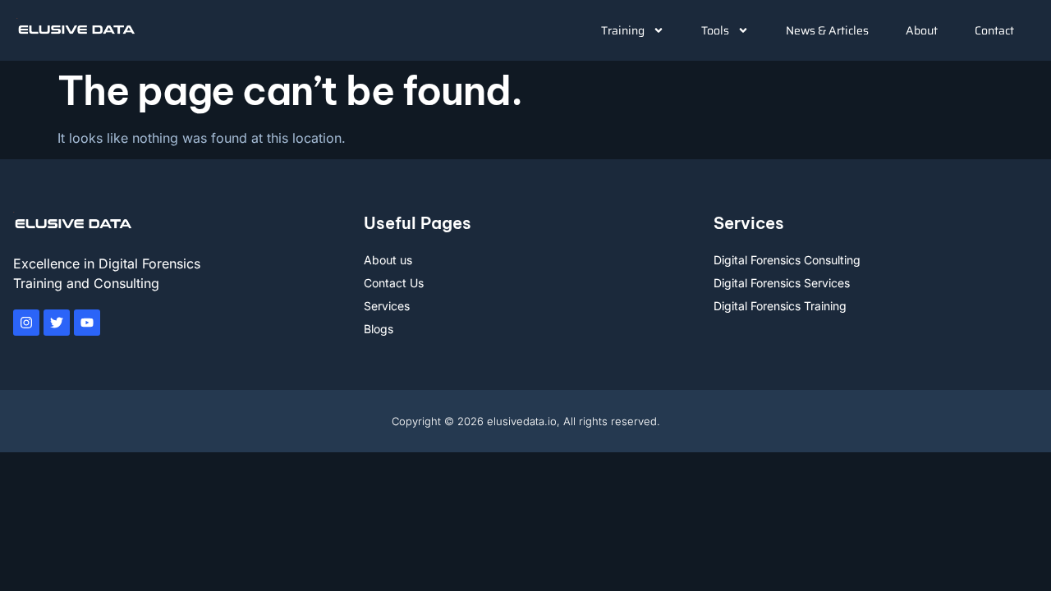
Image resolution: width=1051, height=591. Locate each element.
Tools (715, 30)
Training (623, 30)
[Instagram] (26, 322)
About (922, 30)
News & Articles (827, 30)
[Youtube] (87, 322)
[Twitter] (57, 322)
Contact (994, 30)
